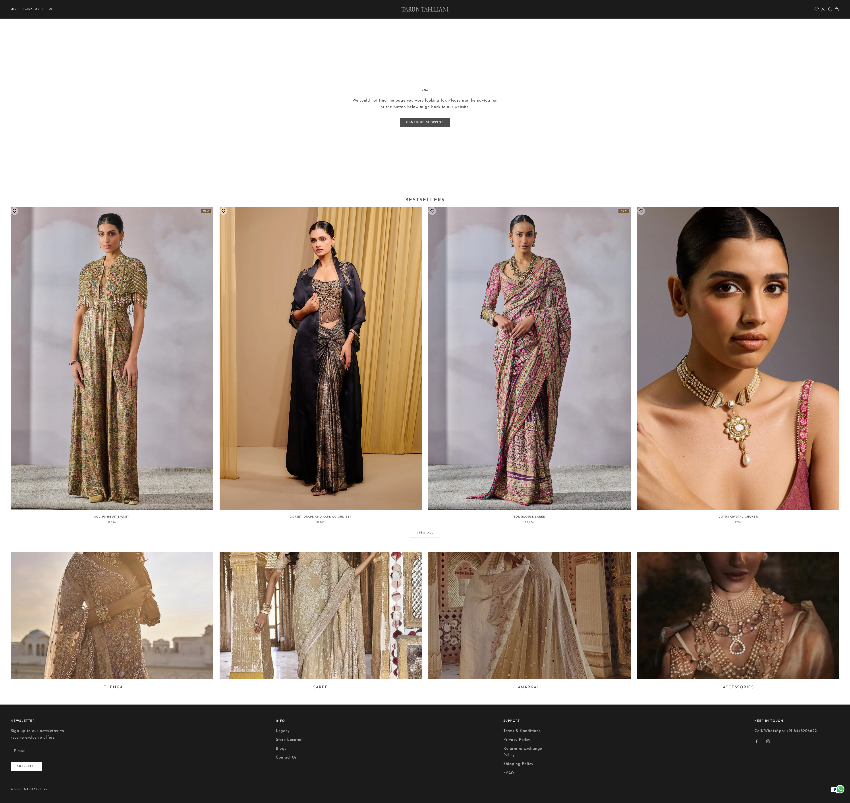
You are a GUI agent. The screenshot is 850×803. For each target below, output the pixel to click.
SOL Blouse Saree (529, 517)
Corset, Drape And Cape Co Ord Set (320, 517)
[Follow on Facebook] (756, 741)
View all (425, 532)
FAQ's (509, 773)
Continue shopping (425, 122)
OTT (51, 9)
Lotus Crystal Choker (738, 517)
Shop (14, 9)
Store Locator (289, 740)
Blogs (281, 749)
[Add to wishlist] (14, 211)
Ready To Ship (33, 9)
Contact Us (286, 758)
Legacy (283, 731)
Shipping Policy (518, 764)
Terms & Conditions (521, 731)
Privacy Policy (516, 740)
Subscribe (26, 766)
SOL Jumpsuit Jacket (111, 517)
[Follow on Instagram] (768, 741)
